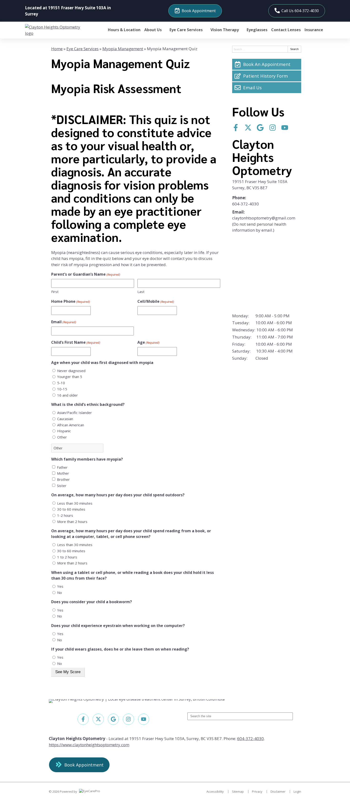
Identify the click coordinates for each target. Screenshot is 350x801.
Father (62, 467)
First (55, 291)
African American (70, 425)
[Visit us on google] (260, 127)
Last (141, 291)
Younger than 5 (69, 376)
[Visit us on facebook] (235, 127)
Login (297, 791)
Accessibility (215, 791)
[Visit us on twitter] (248, 127)
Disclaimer (277, 791)
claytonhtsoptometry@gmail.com (263, 218)
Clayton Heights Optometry (262, 157)
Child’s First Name (75, 342)
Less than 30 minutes (74, 503)
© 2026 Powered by (63, 791)
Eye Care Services (186, 30)
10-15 (62, 389)
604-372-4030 (245, 204)
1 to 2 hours (67, 557)
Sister (61, 485)
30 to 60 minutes (71, 509)
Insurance (314, 30)
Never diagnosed (71, 370)
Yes (60, 586)
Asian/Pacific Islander (74, 412)
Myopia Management (122, 48)
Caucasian (65, 418)
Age (148, 342)
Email (63, 321)
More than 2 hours (72, 521)
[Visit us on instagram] (272, 127)
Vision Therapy (224, 30)
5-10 (61, 382)
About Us (153, 30)
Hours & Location (124, 30)
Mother (63, 473)
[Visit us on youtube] (284, 127)
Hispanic (64, 430)
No (59, 592)
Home (57, 48)
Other (62, 437)
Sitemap (238, 791)
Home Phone (70, 301)
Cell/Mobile (155, 301)
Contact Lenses (286, 30)
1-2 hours (65, 515)
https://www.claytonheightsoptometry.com (89, 744)
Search (294, 49)
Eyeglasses (257, 30)
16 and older (67, 395)
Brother (63, 479)
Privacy (257, 791)
